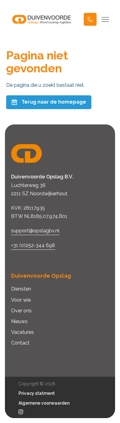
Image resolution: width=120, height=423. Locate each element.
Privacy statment (36, 393)
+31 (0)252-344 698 (33, 245)
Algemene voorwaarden (44, 403)
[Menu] (105, 19)
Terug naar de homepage (54, 102)
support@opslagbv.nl (35, 231)
